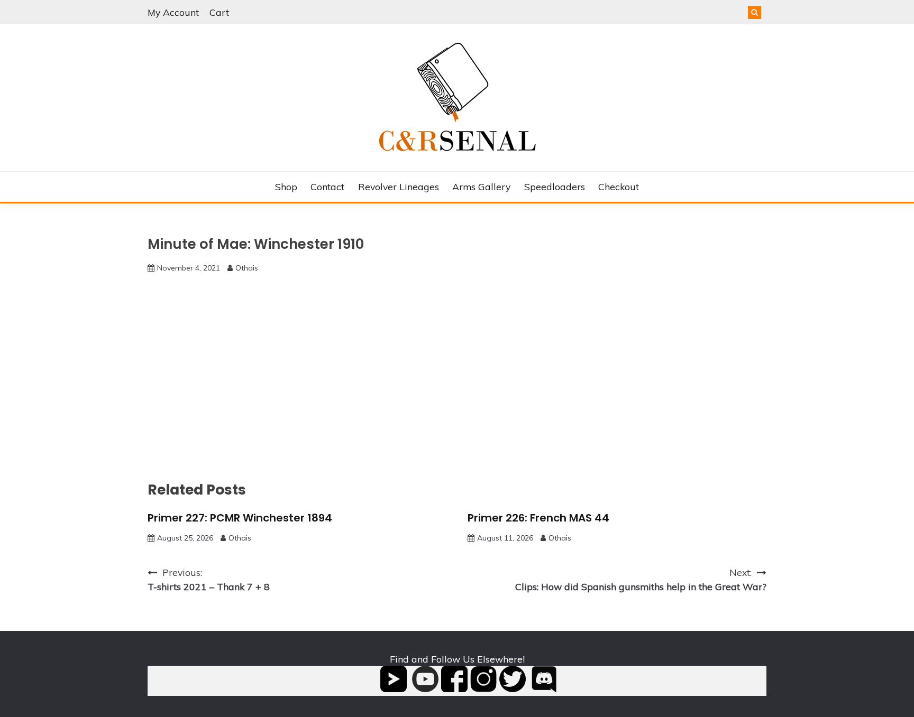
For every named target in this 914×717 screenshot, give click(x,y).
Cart (219, 12)
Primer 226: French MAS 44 (538, 517)
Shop (286, 186)
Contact (327, 186)
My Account (173, 12)
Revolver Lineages (398, 186)
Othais (246, 268)
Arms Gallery (481, 186)
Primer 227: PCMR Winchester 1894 (240, 517)
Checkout (618, 186)
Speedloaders (554, 186)
